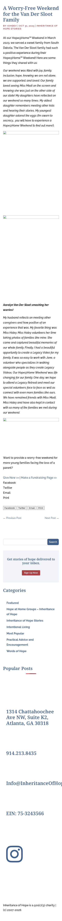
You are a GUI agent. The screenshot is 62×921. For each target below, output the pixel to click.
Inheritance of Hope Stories (25, 620)
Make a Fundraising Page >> (39, 477)
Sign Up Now (31, 572)
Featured (13, 603)
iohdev (12, 25)
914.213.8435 (21, 753)
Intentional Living (18, 627)
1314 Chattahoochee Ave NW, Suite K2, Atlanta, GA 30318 (30, 717)
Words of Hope (17, 651)
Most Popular (15, 633)
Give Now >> (11, 477)
